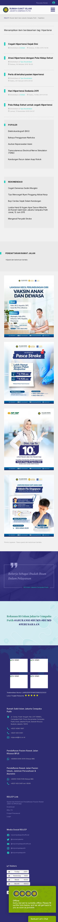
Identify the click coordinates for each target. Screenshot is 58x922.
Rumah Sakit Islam (21, 8)
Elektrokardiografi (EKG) (19, 131)
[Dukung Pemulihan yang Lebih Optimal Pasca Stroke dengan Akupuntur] (29, 403)
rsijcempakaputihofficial (20, 835)
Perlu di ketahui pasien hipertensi (26, 74)
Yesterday (17, 876)
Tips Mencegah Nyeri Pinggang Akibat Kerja (27, 194)
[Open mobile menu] (52, 9)
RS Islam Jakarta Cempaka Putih (36, 587)
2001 (25, 872)
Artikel (22, 48)
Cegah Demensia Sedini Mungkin (22, 188)
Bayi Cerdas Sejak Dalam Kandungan (24, 201)
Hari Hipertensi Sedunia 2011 (23, 91)
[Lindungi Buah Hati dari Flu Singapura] (29, 536)
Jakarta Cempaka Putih (20, 11)
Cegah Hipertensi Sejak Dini (23, 44)
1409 (26, 876)
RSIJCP (6, 18)
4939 (26, 880)
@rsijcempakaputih (18, 848)
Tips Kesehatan (26, 62)
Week (17, 880)
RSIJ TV (10, 810)
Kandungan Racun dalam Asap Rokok (24, 159)
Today (16, 872)
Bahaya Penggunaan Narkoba (21, 137)
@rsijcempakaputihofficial (21, 844)
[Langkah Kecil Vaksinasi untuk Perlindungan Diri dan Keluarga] (29, 336)
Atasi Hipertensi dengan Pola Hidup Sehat (30, 58)
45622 (26, 884)
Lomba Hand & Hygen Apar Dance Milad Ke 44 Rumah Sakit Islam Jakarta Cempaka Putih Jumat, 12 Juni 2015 (28, 209)
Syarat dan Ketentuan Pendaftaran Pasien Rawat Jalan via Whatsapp (25, 803)
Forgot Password (13, 813)
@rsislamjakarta (17, 839)
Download (10, 807)
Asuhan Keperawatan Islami (20, 144)
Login (9, 816)
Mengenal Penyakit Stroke (20, 219)
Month (16, 884)
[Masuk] (53, 2)
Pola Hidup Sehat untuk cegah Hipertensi (30, 104)
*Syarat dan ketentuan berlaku (16, 260)
